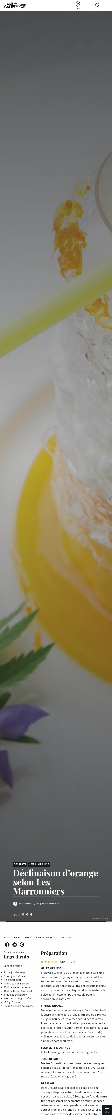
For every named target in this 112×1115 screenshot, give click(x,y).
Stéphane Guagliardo (31, 903)
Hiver (32, 864)
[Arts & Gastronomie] (15, 5)
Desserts (20, 864)
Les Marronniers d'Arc (50, 903)
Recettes (16, 937)
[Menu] (107, 1109)
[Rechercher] (97, 5)
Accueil (6, 937)
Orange (43, 864)
